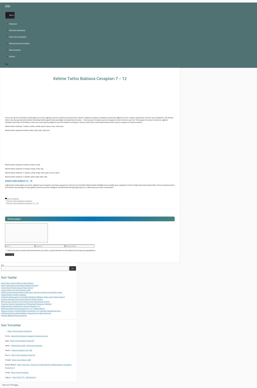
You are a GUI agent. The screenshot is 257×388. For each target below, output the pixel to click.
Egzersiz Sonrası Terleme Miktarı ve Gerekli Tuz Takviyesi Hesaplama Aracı (31, 311)
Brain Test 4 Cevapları (18, 37)
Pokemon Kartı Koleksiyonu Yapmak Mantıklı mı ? (20, 306)
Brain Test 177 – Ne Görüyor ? (24, 377)
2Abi (7, 5)
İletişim (12, 56)
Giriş (16, 385)
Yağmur (8, 377)
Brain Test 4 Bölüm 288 (21, 360)
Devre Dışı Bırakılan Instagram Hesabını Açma (29, 336)
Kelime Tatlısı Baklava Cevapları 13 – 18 (22, 203)
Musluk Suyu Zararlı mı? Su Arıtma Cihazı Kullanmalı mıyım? (25, 301)
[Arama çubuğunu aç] (7, 64)
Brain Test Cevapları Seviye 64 (22, 341)
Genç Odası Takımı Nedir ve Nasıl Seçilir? (17, 283)
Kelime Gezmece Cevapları (19, 43)
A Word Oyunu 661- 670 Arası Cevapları (26, 345)
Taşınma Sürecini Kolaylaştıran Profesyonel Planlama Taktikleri (26, 304)
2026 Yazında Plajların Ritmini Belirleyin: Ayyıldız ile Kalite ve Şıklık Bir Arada (31, 292)
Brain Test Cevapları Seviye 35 (23, 355)
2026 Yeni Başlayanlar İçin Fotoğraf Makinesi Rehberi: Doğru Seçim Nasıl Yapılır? (33, 297)
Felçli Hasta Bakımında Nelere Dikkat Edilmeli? (19, 285)
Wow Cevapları (15, 50)
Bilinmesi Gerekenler (17, 30)
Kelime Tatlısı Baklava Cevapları (19, 201)
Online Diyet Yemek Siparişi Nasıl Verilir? (17, 288)
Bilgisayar (13, 24)
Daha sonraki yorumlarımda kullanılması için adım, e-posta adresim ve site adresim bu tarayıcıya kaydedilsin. (51, 250)
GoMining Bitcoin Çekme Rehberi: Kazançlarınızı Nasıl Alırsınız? (26, 313)
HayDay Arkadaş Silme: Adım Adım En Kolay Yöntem (22, 299)
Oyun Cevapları (13, 198)
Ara (2, 265)
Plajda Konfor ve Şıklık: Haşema (13, 295)
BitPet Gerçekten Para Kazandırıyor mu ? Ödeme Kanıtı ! (23, 308)
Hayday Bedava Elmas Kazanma (14, 315)
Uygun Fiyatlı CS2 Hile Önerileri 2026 (16, 290)
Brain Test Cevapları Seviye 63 (20, 331)
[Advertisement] (90, 100)
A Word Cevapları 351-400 (21, 350)
